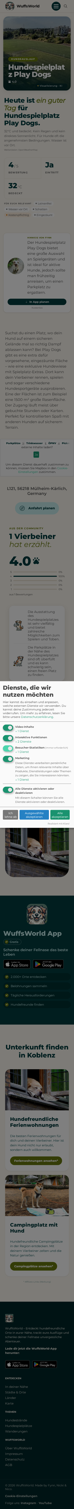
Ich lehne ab (11, 814)
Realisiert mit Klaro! (58, 823)
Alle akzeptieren (60, 814)
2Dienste (23, 741)
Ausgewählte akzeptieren (34, 814)
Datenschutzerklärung (37, 717)
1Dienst (22, 731)
